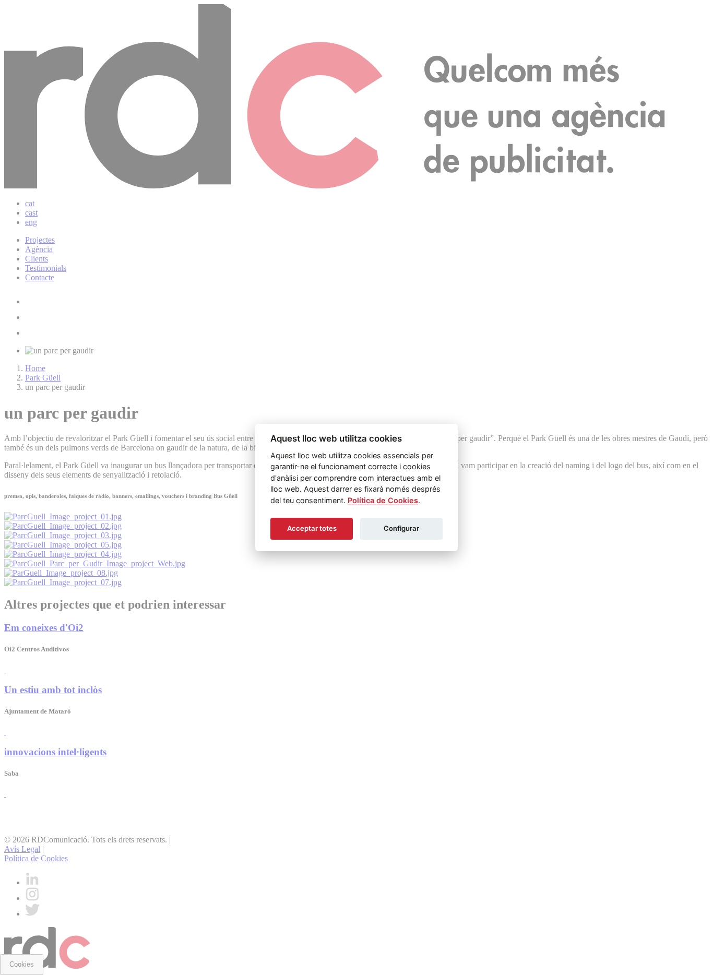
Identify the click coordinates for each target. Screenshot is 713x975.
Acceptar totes (312, 528)
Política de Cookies (383, 500)
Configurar (401, 528)
